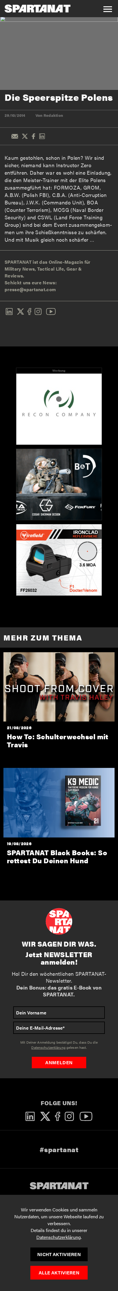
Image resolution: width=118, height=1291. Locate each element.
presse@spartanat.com (30, 289)
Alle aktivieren (59, 1272)
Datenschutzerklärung (58, 1237)
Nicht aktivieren (59, 1254)
